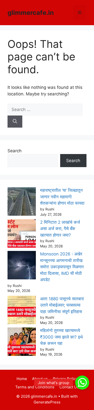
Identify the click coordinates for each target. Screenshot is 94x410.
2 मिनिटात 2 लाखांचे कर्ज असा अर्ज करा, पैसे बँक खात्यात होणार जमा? (60, 229)
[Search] (15, 122)
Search (15, 150)
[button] (82, 383)
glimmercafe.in (31, 12)
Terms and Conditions (34, 387)
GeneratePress (47, 402)
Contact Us (69, 387)
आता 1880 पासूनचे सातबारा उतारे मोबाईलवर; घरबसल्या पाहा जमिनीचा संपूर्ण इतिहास (62, 305)
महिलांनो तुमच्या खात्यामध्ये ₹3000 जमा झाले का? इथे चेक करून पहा (61, 337)
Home (22, 378)
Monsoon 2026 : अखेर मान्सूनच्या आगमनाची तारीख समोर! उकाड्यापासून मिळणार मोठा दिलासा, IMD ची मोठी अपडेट (62, 266)
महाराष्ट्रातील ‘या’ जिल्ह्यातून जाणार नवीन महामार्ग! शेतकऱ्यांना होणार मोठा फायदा (62, 197)
